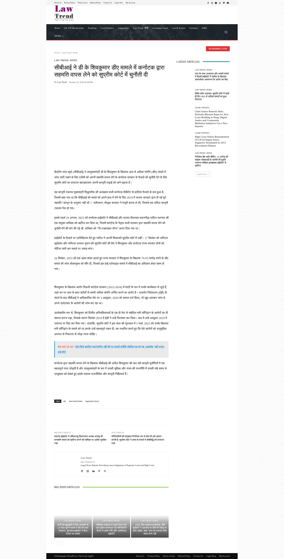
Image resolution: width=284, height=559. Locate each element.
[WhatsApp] (65, 92)
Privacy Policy (153, 556)
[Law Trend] (67, 464)
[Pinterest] (87, 92)
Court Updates (202, 108)
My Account (224, 556)
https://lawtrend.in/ (88, 462)
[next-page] (61, 543)
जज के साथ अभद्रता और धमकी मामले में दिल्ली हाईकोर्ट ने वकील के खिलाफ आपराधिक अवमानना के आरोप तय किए (212, 76)
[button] (226, 32)
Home (57, 52)
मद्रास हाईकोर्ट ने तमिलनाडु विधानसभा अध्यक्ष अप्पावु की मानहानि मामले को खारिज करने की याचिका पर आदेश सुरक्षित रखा (80, 440)
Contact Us (198, 556)
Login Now (211, 556)
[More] (95, 92)
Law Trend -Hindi (69, 52)
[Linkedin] (93, 470)
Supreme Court (92, 401)
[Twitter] (220, 3)
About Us (140, 556)
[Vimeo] (224, 3)
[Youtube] (228, 3)
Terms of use (169, 556)
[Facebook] (208, 3)
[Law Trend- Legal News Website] (77, 13)
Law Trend (62, 82)
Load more (202, 174)
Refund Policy (184, 556)
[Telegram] (216, 3)
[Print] (80, 92)
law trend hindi (75, 401)
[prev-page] (56, 543)
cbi (64, 401)
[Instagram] (212, 3)
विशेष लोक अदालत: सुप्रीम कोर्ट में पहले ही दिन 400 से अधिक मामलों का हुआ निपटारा (212, 96)
